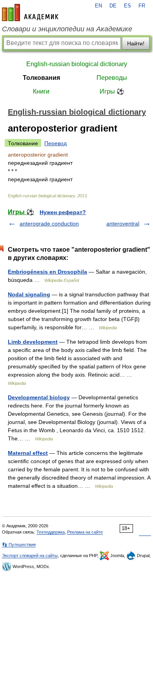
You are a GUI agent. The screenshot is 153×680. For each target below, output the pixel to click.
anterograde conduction (49, 223)
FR (141, 6)
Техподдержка (50, 532)
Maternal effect (28, 453)
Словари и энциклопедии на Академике (67, 29)
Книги (41, 91)
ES (127, 6)
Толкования (41, 77)
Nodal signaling (29, 294)
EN (98, 6)
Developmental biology (39, 397)
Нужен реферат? (63, 212)
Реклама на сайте (85, 532)
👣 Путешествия (19, 544)
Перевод (55, 143)
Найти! (135, 43)
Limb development (33, 342)
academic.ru (30, 12)
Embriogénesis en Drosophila (47, 272)
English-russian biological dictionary (76, 64)
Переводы (112, 77)
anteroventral (122, 223)
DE (113, 6)
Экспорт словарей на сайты (30, 555)
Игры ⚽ (112, 91)
